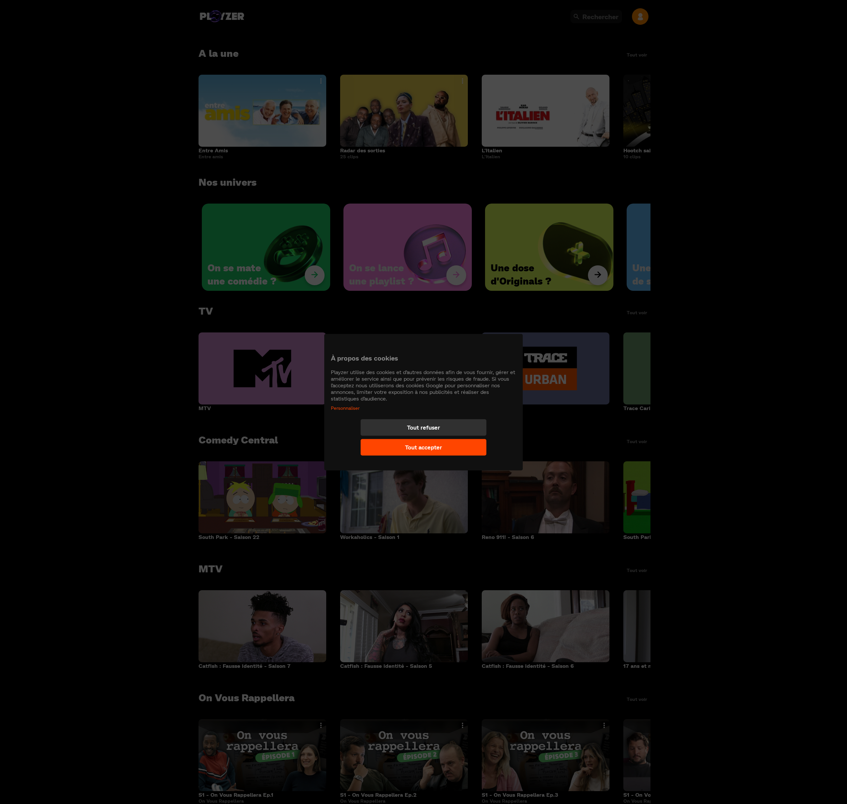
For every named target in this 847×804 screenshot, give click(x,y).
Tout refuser (423, 427)
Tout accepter (423, 447)
